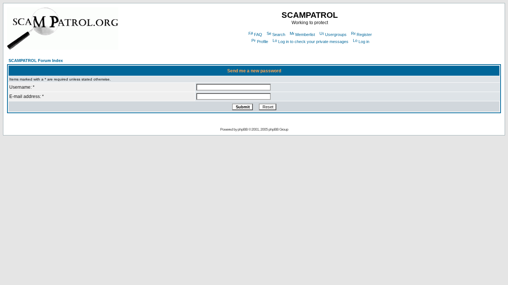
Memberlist (305, 34)
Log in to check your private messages (313, 41)
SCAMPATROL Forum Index (36, 60)
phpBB (243, 129)
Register (364, 34)
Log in (364, 41)
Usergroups (336, 34)
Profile (262, 41)
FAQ (258, 34)
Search (278, 34)
